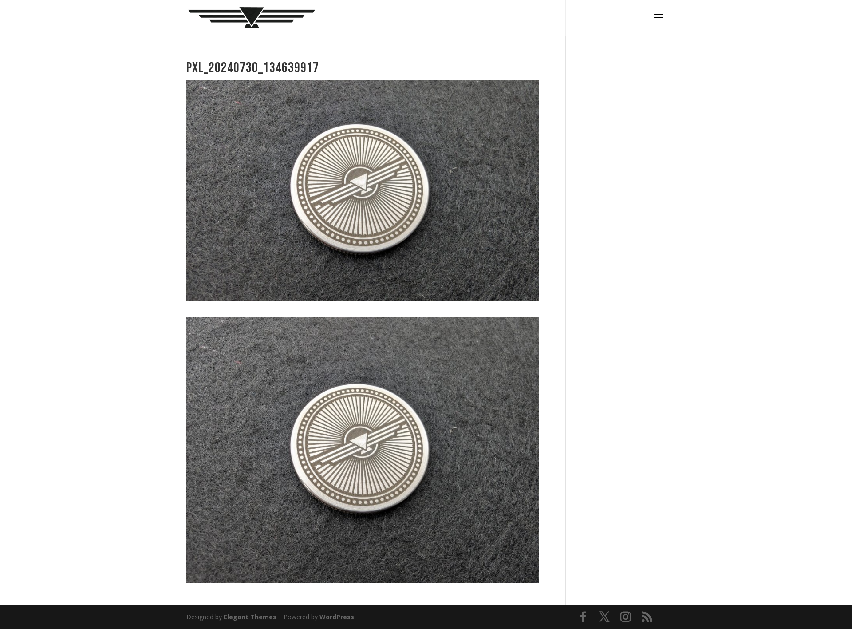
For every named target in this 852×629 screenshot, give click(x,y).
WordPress (337, 617)
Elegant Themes (250, 617)
